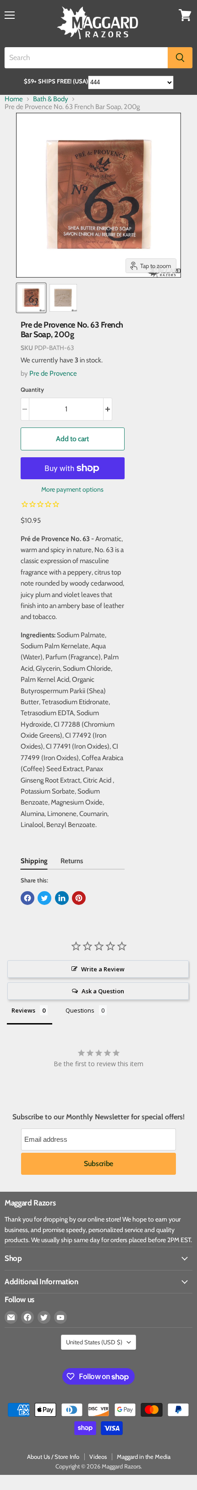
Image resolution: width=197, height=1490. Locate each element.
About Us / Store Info (53, 1456)
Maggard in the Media (143, 1456)
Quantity (32, 389)
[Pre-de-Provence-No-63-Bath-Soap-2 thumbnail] (63, 297)
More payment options (72, 489)
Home (14, 99)
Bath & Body (50, 99)
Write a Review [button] (103, 969)
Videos (98, 1456)
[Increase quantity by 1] (108, 409)
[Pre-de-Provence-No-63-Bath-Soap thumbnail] (31, 297)
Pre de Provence (53, 373)
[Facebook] (27, 1317)
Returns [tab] (71, 861)
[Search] (180, 57)
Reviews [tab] (23, 1010)
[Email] (11, 1317)
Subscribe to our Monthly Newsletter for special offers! (98, 1117)
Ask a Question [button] (103, 991)
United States (94, 1342)
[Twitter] (44, 1317)
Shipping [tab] (34, 861)
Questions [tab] (80, 1010)
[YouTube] (60, 1317)
